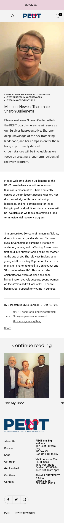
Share (7, 328)
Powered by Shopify (25, 512)
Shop (7, 454)
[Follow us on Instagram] (24, 500)
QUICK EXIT (32, 4)
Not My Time (14, 403)
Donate (8, 448)
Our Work (9, 475)
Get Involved (11, 468)
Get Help (9, 461)
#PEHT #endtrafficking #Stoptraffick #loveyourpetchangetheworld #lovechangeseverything (27, 97)
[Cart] (58, 16)
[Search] (12, 15)
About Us (9, 441)
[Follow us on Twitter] (16, 500)
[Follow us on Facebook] (8, 500)
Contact (9, 481)
